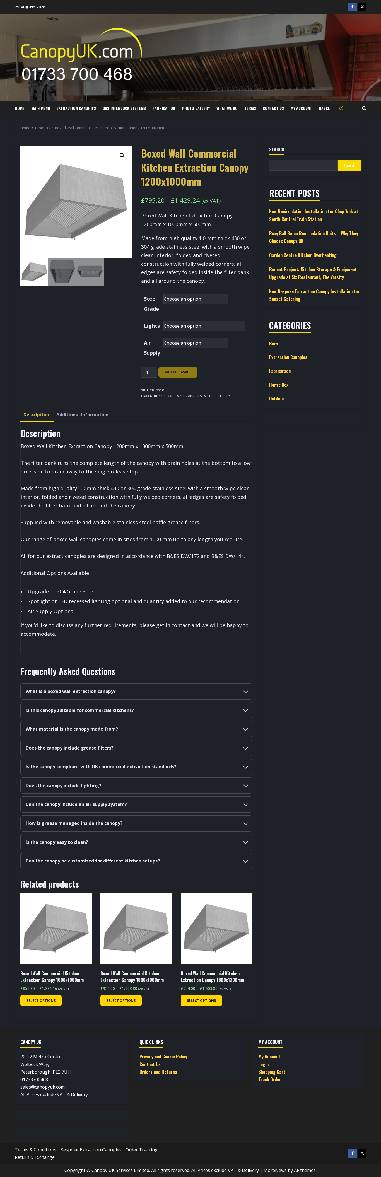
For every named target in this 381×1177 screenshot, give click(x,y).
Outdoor (276, 398)
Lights (152, 325)
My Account (301, 108)
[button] (122, 156)
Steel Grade (151, 303)
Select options (41, 1000)
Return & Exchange (35, 1157)
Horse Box (278, 384)
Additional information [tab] (82, 415)
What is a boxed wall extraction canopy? (71, 691)
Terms (250, 108)
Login (263, 1064)
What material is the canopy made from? (72, 729)
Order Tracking (142, 1150)
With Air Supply (216, 395)
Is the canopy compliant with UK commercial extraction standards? (101, 766)
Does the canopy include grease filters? (70, 748)
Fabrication (164, 108)
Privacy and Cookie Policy (163, 1056)
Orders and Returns (158, 1072)
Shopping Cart (271, 1072)
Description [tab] (36, 415)
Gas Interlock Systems (124, 108)
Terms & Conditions (35, 1150)
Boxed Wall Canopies (183, 395)
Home (20, 108)
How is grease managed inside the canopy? (74, 823)
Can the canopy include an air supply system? (76, 804)
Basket (325, 108)
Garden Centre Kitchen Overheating (303, 255)
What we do (227, 108)
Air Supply (152, 347)
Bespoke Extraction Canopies (91, 1150)
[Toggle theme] (340, 108)
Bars (273, 343)
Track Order (269, 1079)
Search (276, 149)
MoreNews (275, 1170)
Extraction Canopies (76, 108)
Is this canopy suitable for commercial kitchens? (80, 710)
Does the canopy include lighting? (63, 785)
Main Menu (40, 108)
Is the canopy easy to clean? (57, 842)
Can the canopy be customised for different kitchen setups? (93, 861)
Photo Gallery (196, 108)
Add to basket (178, 372)
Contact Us (273, 108)
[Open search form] (364, 108)
